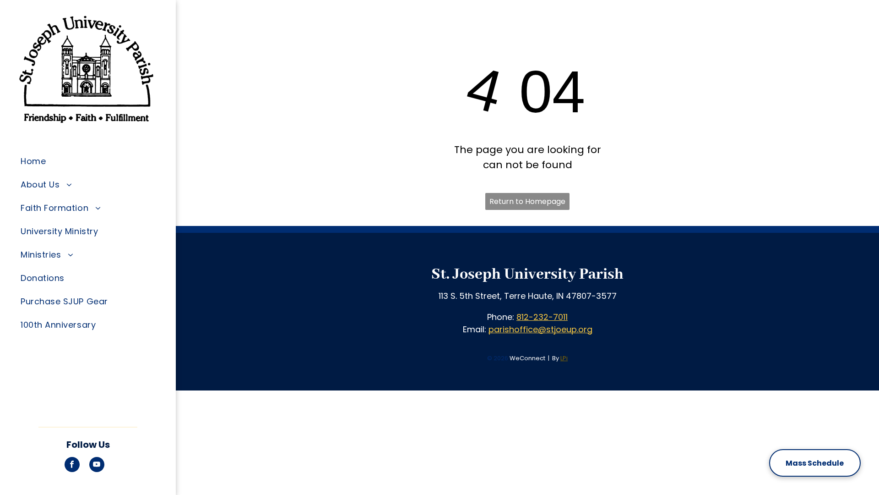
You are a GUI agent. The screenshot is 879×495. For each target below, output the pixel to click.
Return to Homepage (527, 201)
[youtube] (96, 465)
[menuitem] (95, 161)
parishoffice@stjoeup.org (540, 329)
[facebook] (72, 465)
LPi (564, 358)
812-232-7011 (542, 317)
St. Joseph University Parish (527, 274)
